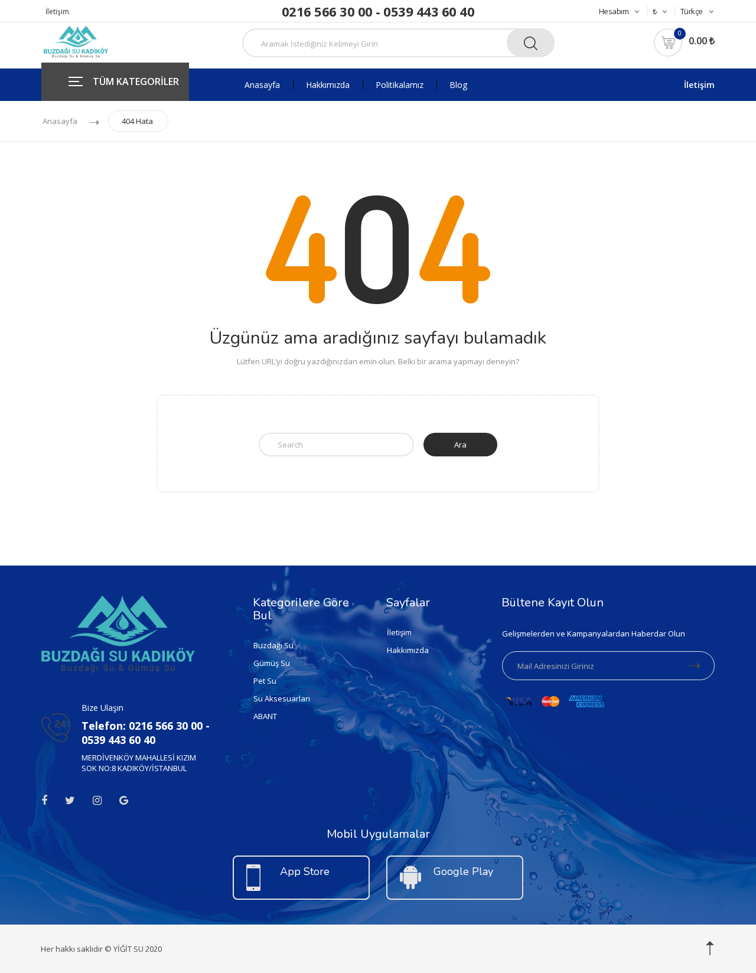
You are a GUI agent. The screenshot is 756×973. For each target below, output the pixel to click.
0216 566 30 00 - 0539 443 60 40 (378, 11)
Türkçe (691, 11)
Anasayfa (262, 85)
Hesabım (614, 11)
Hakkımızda (328, 85)
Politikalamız (399, 85)
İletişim (57, 11)
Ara (460, 444)
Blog (458, 85)
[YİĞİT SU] (76, 40)
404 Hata (137, 121)
